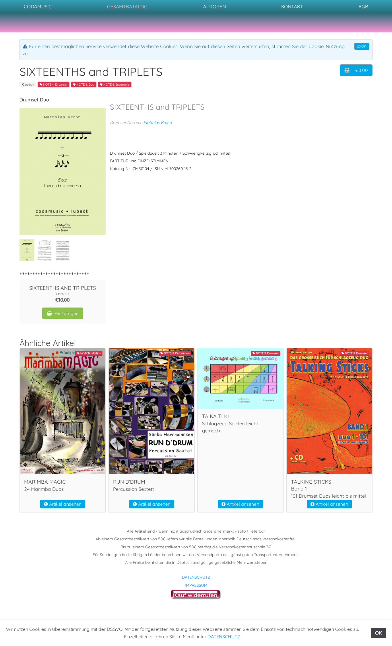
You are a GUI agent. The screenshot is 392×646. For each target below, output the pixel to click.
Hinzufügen (66, 313)
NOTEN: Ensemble (115, 84)
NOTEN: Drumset (54, 84)
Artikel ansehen (64, 504)
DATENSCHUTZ (196, 577)
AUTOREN (214, 6)
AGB (363, 6)
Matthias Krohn (157, 122)
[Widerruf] (196, 594)
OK (363, 46)
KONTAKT (292, 6)
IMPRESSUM (196, 585)
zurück (29, 84)
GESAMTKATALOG (127, 6)
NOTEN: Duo (84, 84)
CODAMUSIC (38, 6)
